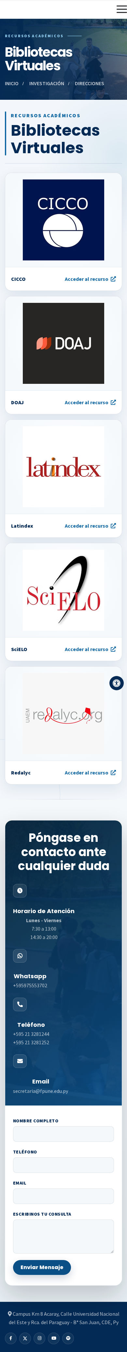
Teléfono (25, 1152)
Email (19, 1183)
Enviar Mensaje (42, 1267)
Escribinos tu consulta (42, 1214)
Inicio (12, 83)
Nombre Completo (35, 1121)
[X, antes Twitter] (25, 1338)
